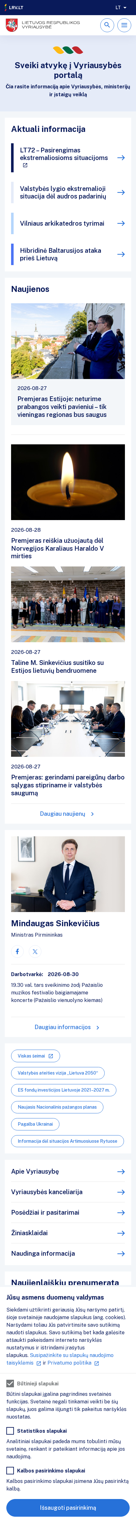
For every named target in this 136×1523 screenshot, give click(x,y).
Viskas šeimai (31, 1055)
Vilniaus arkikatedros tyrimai (62, 223)
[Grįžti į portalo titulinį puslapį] (14, 7)
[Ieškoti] (107, 25)
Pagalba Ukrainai (35, 1124)
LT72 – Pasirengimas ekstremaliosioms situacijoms (64, 154)
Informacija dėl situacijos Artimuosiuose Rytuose (67, 1141)
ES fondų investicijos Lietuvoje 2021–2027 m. (64, 1090)
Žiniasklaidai (29, 1233)
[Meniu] (124, 25)
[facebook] (17, 951)
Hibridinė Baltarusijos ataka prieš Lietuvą (60, 254)
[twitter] (35, 951)
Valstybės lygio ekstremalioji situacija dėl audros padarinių (63, 192)
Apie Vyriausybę (35, 1171)
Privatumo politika (69, 1363)
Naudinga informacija (43, 1253)
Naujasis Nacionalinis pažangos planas (57, 1107)
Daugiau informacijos (62, 1027)
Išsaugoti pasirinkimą (68, 1507)
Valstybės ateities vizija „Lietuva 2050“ (58, 1073)
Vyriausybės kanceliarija (47, 1192)
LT (118, 7)
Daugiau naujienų (62, 813)
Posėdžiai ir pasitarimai (45, 1212)
